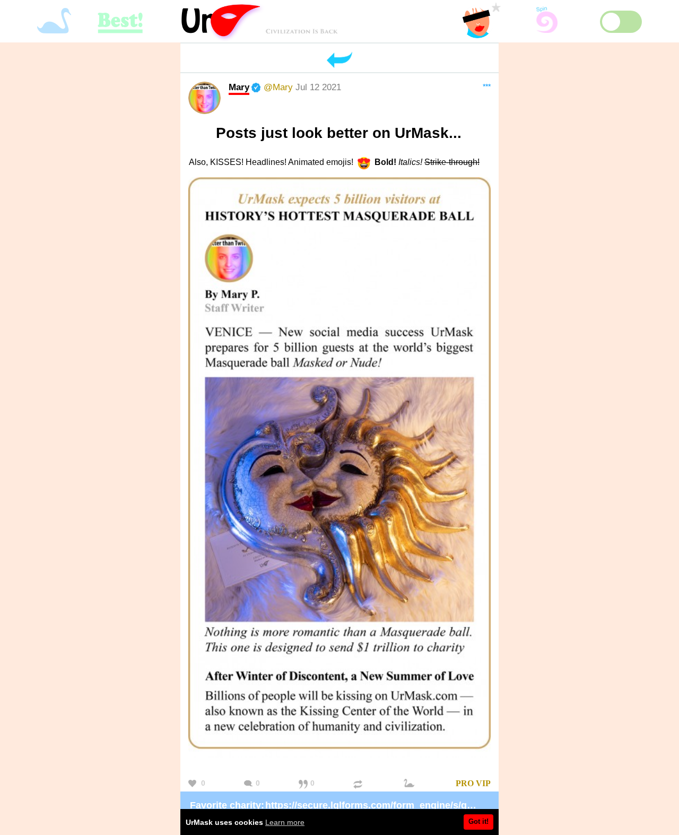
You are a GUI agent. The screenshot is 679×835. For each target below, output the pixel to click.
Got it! (478, 821)
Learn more (284, 822)
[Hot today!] (410, 784)
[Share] (359, 784)
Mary (239, 87)
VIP (483, 783)
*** (487, 86)
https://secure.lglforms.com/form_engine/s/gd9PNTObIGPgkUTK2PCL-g (428, 805)
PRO (465, 783)
